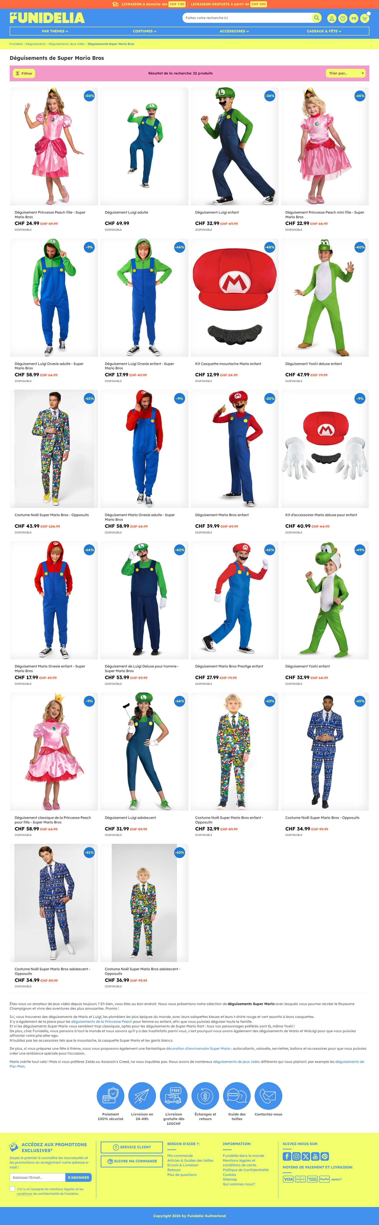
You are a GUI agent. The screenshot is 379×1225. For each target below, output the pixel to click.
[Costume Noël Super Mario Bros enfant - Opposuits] (235, 751)
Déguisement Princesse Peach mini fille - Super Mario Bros (324, 214)
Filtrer (26, 73)
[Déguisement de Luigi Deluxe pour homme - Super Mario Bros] (144, 600)
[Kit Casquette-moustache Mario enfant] (235, 298)
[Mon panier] (364, 18)
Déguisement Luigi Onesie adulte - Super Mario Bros (49, 365)
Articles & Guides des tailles (190, 1160)
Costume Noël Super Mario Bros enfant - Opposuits (229, 819)
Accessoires (232, 31)
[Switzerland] (287, 1157)
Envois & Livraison (182, 1165)
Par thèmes (53, 31)
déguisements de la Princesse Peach (101, 1021)
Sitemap (230, 1179)
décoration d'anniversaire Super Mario (198, 1048)
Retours (174, 1170)
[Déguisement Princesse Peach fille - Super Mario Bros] (54, 146)
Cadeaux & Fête (322, 31)
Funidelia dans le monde (243, 1155)
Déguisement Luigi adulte (126, 212)
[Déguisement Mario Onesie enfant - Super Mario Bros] (54, 600)
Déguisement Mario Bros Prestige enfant (229, 666)
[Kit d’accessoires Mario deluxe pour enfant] (325, 449)
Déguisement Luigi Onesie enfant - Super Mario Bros (139, 365)
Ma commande (180, 1155)
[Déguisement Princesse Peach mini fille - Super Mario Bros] (325, 146)
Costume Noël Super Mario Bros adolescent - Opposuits (52, 971)
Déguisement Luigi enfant (217, 212)
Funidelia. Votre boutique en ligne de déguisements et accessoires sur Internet (47, 17)
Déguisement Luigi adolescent (130, 817)
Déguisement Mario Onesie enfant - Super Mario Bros (50, 668)
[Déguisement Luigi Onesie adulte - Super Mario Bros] (54, 298)
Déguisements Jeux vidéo (67, 44)
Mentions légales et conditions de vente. (240, 1162)
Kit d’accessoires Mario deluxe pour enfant (321, 515)
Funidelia (16, 44)
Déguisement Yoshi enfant (307, 666)
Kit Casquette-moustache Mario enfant (228, 363)
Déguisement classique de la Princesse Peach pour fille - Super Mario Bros (53, 819)
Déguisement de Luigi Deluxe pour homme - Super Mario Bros (142, 668)
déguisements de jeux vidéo (236, 1061)
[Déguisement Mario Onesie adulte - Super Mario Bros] (144, 449)
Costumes (143, 31)
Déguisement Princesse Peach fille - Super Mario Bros (50, 214)
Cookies (229, 1174)
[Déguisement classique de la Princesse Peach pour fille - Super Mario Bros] (54, 751)
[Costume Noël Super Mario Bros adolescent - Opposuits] (54, 903)
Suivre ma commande (135, 1161)
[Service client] (342, 18)
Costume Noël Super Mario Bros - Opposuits (52, 515)
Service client (135, 1147)
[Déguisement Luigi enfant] (235, 146)
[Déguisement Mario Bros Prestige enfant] (235, 600)
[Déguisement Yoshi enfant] (325, 600)
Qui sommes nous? (239, 1184)
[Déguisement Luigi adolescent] (144, 751)
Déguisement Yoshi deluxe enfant (313, 363)
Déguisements (36, 44)
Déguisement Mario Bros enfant (222, 515)
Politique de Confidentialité (245, 1170)
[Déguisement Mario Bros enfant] (235, 449)
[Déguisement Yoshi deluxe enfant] (325, 298)
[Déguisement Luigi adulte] (144, 146)
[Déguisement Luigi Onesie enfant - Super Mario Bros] (144, 298)
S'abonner (78, 1177)
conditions (24, 1194)
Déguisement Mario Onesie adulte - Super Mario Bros (140, 517)
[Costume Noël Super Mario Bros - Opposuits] (54, 449)
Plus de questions (182, 1174)
